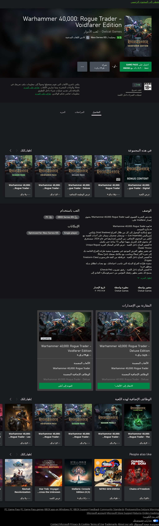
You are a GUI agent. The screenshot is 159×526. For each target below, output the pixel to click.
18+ (138, 85)
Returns (137, 513)
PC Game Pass (12, 509)
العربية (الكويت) (151, 516)
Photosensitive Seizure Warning (142, 509)
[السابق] (17, 150)
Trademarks (111, 524)
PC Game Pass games (32, 509)
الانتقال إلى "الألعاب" (123, 385)
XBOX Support (81, 509)
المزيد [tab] (62, 112)
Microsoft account (96, 513)
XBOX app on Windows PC (58, 509)
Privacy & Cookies (80, 524)
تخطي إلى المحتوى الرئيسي (145, 1)
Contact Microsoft (60, 524)
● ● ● (82, 66)
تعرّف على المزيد (31, 87)
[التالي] (10, 150)
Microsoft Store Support (120, 513)
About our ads (125, 524)
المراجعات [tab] (79, 112)
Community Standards (112, 509)
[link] (138, 176)
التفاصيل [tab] (96, 112)
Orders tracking (150, 513)
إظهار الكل (26, 150)
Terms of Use (97, 524)
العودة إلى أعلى (65, 385)
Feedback (94, 509)
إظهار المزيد (146, 277)
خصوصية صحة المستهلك (146, 524)
